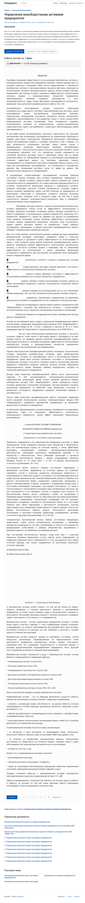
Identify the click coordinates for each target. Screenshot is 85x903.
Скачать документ (39, 63)
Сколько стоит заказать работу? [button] (41, 51)
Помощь (63, 3)
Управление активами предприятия (59, 875)
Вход (56, 3)
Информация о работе (37, 809)
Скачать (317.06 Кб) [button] (14, 51)
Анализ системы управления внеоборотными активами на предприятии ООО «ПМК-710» (38, 833)
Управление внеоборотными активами (21, 881)
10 (48, 797)
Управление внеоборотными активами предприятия (27, 822)
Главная (7, 10)
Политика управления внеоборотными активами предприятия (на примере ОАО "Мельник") (39, 827)
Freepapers (20, 896)
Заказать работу (76, 3)
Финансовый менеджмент (21, 10)
